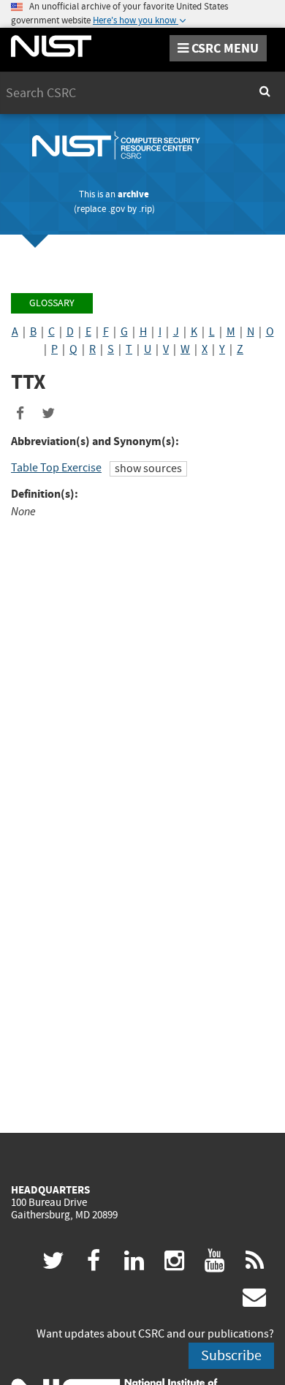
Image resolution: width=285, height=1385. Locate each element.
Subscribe (231, 1355)
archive (133, 194)
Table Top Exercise (56, 467)
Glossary (52, 303)
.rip (145, 208)
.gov (116, 208)
